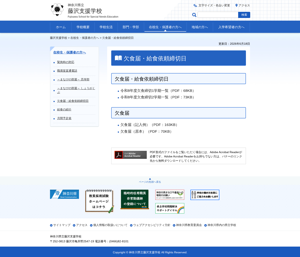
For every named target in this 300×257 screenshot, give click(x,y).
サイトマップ (61, 225)
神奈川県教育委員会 (189, 225)
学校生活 (106, 27)
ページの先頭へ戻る (150, 181)
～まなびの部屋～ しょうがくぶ (76, 90)
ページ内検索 (195, 15)
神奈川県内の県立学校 (222, 225)
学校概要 (83, 27)
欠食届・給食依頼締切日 (73, 100)
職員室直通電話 (67, 70)
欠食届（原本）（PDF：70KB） (146, 131)
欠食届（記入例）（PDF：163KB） (149, 125)
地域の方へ (200, 27)
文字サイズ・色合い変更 (214, 5)
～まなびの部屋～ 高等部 (73, 79)
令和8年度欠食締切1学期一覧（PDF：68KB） (158, 91)
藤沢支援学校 (58, 37)
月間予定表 (64, 118)
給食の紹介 (64, 109)
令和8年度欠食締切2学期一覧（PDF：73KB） (158, 97)
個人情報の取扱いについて (110, 225)
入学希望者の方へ (231, 27)
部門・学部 (131, 27)
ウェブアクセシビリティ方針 (151, 225)
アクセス (244, 5)
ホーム (61, 27)
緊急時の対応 (65, 62)
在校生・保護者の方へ (165, 27)
